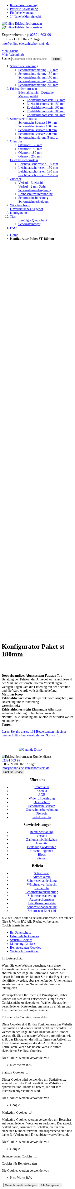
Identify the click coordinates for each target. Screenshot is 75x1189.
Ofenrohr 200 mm (30, 156)
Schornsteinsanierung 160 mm (38, 77)
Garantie (41, 843)
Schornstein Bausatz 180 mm (37, 130)
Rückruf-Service (13, 772)
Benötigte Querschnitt (32, 220)
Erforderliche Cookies (24, 936)
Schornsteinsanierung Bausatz (38, 137)
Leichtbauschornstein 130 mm (38, 164)
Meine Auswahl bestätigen (20, 1185)
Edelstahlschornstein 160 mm (46, 107)
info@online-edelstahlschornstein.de (25, 43)
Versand (41, 836)
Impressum (42, 787)
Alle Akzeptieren (50, 1185)
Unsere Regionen (41, 851)
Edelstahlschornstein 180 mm (46, 111)
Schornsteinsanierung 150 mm (38, 73)
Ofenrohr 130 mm (30, 145)
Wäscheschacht (20, 205)
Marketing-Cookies (22, 943)
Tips (13, 216)
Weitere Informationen (24, 951)
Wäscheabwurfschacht (41, 884)
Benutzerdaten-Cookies (25, 947)
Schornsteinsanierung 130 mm (38, 70)
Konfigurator (18, 212)
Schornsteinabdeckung (33, 197)
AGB (41, 794)
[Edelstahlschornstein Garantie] (37, 749)
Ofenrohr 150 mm (30, 149)
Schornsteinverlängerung (34, 190)
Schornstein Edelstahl (42, 910)
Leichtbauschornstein (24, 160)
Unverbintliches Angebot (26, 209)
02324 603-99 (11, 760)
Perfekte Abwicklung (24, 9)
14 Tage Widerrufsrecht (25, 16)
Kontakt (41, 791)
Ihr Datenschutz (20, 932)
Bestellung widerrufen (41, 847)
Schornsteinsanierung (24, 66)
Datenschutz (42, 802)
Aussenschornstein (41, 899)
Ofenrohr (16, 141)
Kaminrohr (42, 888)
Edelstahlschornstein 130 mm (46, 100)
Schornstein (41, 873)
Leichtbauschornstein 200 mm (38, 175)
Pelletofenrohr (41, 817)
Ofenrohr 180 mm (30, 152)
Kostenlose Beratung (24, 5)
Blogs (42, 854)
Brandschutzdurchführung (35, 194)
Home (14, 235)
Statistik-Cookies (21, 940)
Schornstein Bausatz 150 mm (37, 126)
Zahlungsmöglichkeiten (41, 839)
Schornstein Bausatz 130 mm (37, 122)
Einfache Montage (22, 12)
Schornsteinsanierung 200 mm (38, 85)
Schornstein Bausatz (23, 119)
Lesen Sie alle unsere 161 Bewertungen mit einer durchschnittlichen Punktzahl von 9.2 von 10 (34, 733)
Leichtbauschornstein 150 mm (38, 167)
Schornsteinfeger (29, 224)
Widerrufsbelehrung (42, 798)
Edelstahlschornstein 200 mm (46, 115)
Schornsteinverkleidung (33, 201)
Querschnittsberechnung (42, 809)
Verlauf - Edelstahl (30, 182)
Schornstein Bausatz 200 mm (37, 134)
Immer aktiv (39, 1017)
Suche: (6, 58)
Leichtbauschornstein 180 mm (38, 171)
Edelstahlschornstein (23, 88)
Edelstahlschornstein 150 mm (46, 103)
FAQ (13, 228)
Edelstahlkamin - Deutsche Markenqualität (36, 94)
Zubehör (15, 179)
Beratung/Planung (42, 832)
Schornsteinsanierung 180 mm (38, 81)
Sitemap (41, 858)
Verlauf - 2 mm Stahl (32, 186)
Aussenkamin (42, 877)
